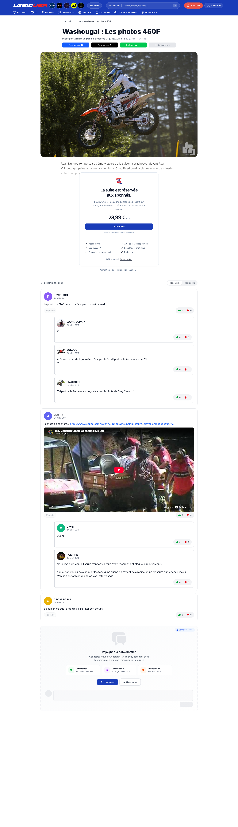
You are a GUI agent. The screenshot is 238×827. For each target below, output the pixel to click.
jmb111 (58, 414)
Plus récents (189, 283)
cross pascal (63, 599)
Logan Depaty (76, 321)
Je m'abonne (119, 226)
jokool (72, 349)
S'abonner (131, 682)
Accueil (67, 21)
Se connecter (126, 259)
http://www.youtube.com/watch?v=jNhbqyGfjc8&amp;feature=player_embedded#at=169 (122, 423)
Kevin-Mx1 (61, 295)
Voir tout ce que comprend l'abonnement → (119, 270)
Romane (72, 554)
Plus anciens (175, 283)
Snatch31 (73, 382)
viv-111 (71, 526)
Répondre (50, 310)
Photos (78, 21)
